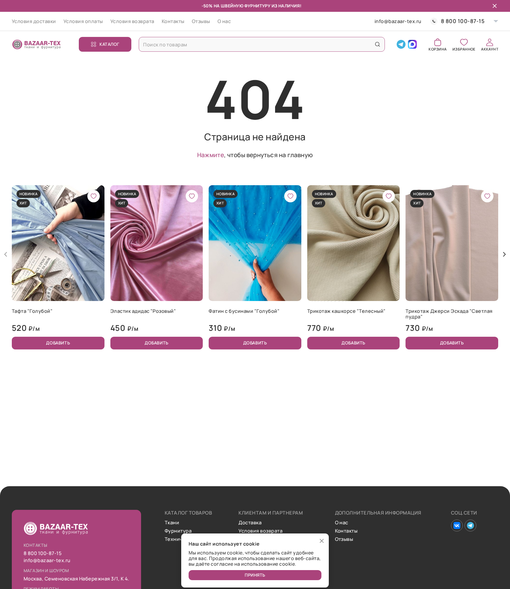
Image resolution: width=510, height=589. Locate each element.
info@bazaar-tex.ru (398, 21)
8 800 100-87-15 (463, 21)
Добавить (58, 343)
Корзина (438, 49)
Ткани (172, 522)
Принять (255, 575)
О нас (224, 21)
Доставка (249, 522)
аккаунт (489, 49)
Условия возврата (132, 21)
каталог (109, 44)
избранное (463, 49)
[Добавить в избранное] (93, 196)
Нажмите (210, 155)
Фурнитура (178, 531)
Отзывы (201, 21)
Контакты (173, 21)
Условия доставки (34, 21)
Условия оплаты (83, 21)
